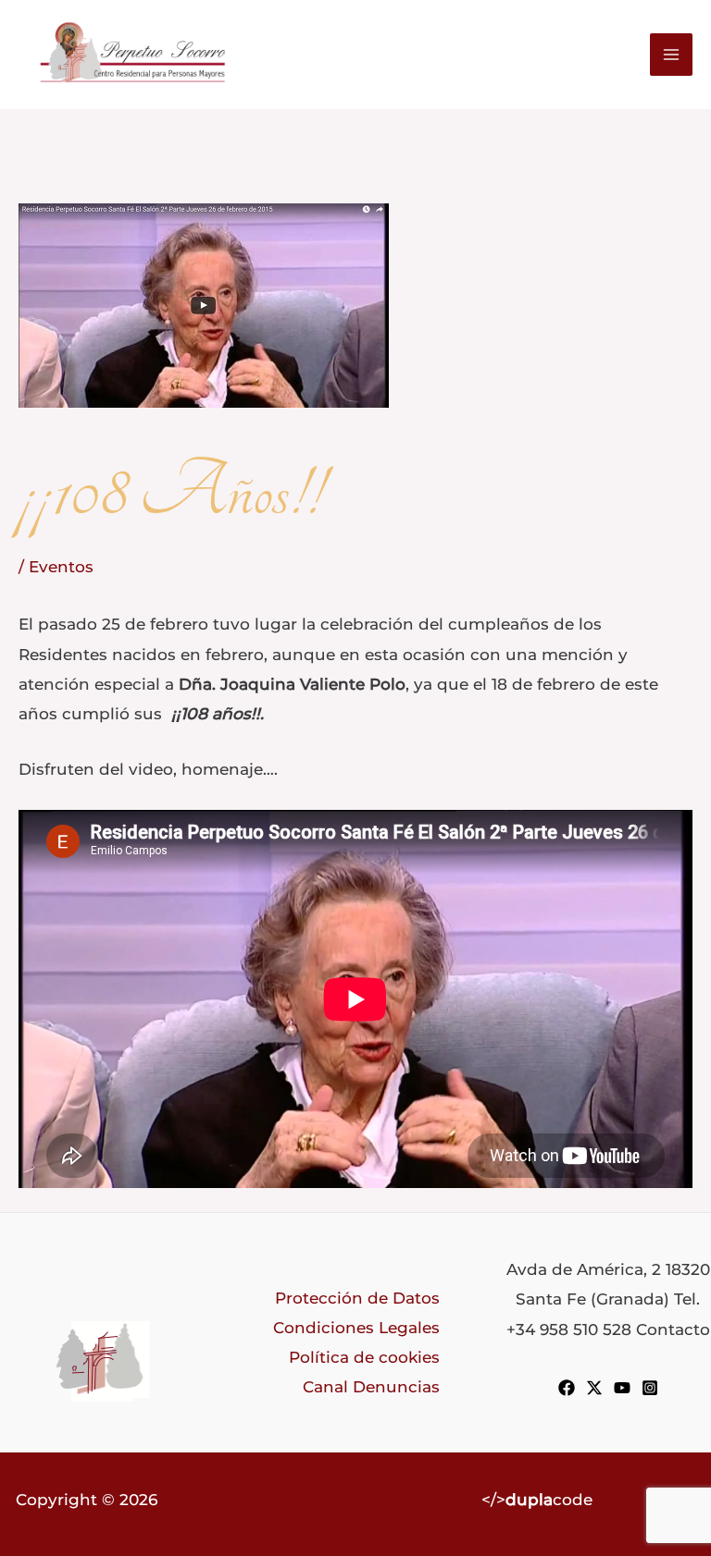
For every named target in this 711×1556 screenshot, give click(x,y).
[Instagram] (650, 1387)
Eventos (61, 566)
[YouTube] (622, 1387)
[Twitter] (594, 1387)
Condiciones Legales (356, 1327)
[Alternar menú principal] (671, 54)
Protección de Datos (357, 1297)
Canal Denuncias (371, 1386)
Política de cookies (364, 1356)
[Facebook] (566, 1387)
